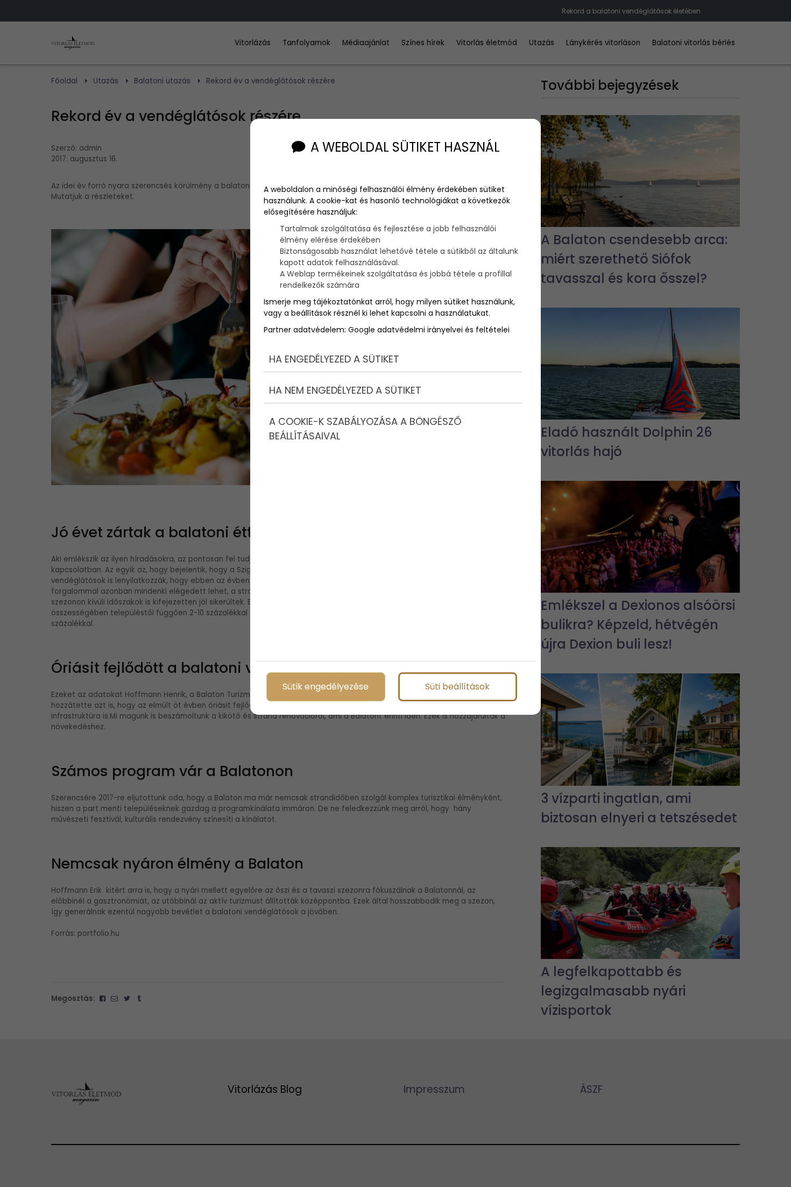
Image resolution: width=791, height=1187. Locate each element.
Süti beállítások (457, 686)
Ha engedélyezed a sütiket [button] (334, 359)
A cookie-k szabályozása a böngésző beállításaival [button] (365, 429)
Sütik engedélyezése (325, 686)
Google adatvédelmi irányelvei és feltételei (429, 329)
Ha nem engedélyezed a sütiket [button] (345, 390)
